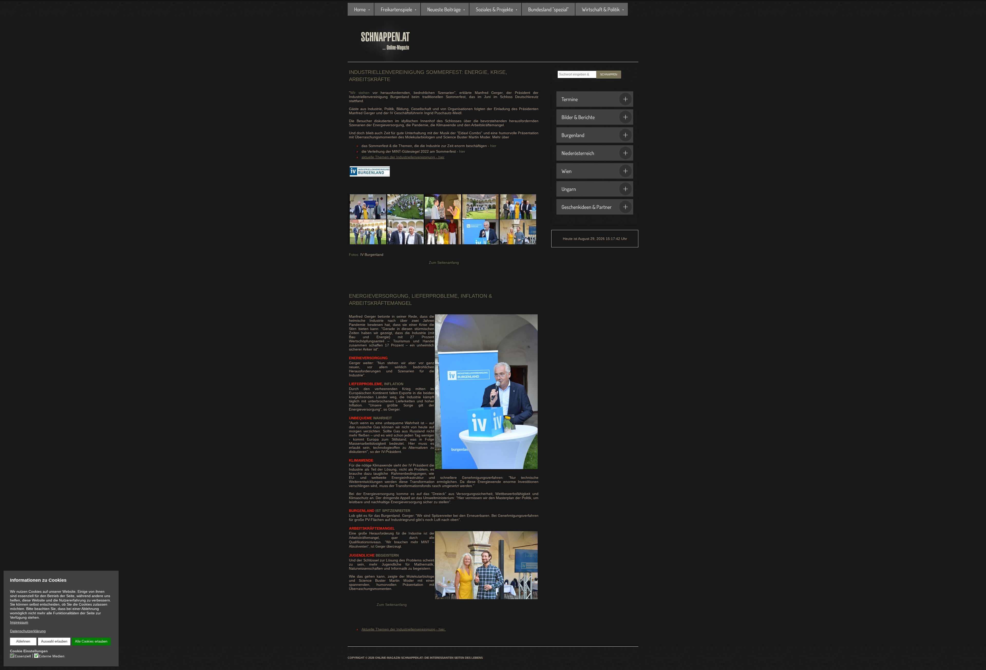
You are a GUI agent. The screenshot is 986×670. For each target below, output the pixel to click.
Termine (570, 99)
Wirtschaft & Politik (601, 9)
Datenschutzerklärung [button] (28, 631)
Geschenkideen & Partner (587, 206)
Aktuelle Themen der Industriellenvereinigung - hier (403, 629)
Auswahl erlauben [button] (54, 641)
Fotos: (354, 255)
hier (493, 146)
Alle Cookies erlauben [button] (91, 641)
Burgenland (573, 135)
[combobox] (577, 74)
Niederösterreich (578, 153)
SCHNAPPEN (608, 74)
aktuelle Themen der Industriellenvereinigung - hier (403, 157)
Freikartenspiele (396, 9)
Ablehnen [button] (23, 641)
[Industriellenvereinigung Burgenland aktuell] (370, 174)
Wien (567, 171)
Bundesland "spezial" (548, 9)
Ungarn (569, 189)
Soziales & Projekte (494, 9)
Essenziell (23, 656)
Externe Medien (51, 656)
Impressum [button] (19, 622)
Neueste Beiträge (444, 9)
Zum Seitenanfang (444, 262)
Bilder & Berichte (578, 117)
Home (360, 9)
